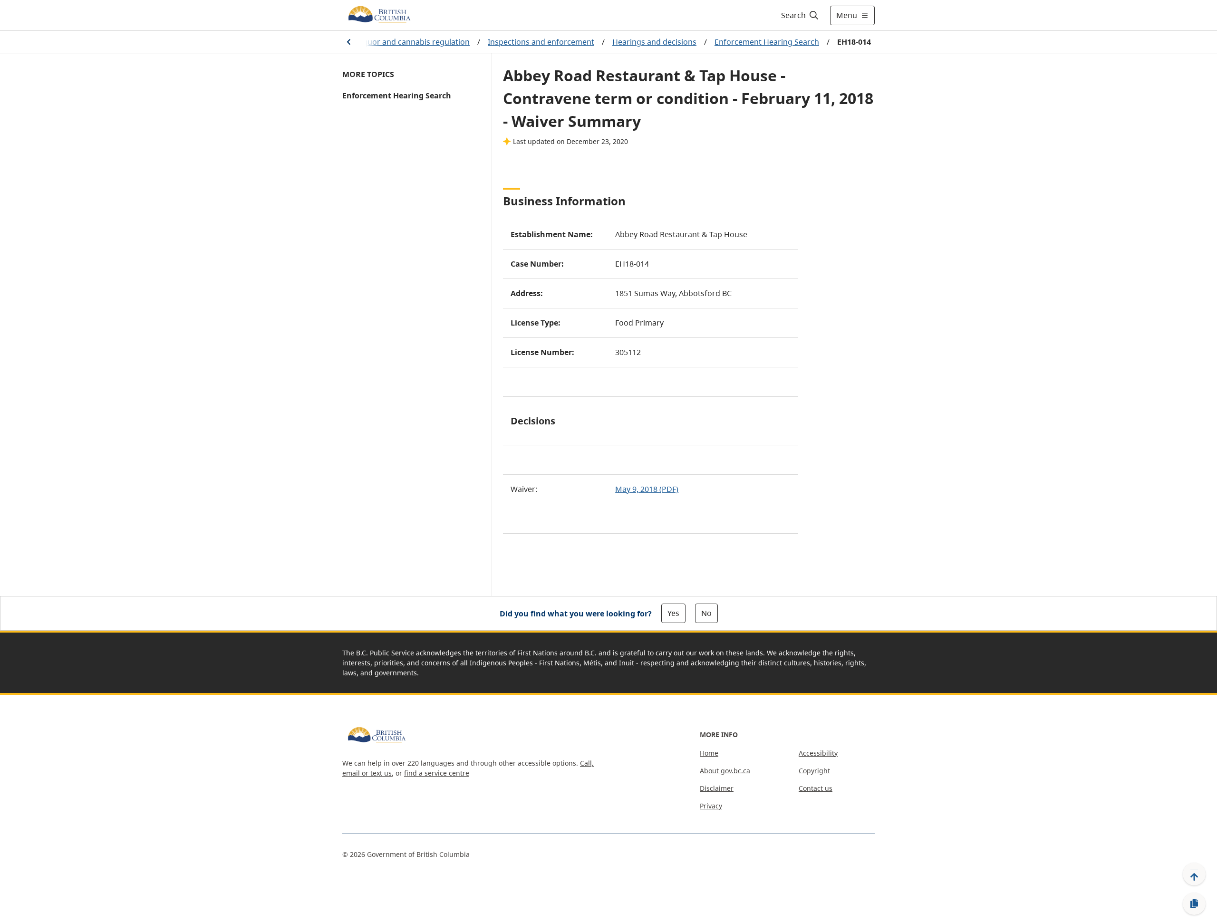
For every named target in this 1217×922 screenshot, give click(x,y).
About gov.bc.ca (725, 770)
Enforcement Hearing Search (767, 42)
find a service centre (436, 773)
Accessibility (818, 753)
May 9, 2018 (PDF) (646, 489)
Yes (673, 613)
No (706, 613)
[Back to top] (1194, 874)
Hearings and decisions (654, 42)
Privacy (711, 805)
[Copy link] (1194, 904)
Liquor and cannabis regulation (413, 42)
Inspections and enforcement (541, 42)
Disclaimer (717, 788)
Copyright (814, 770)
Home (709, 753)
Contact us (815, 788)
